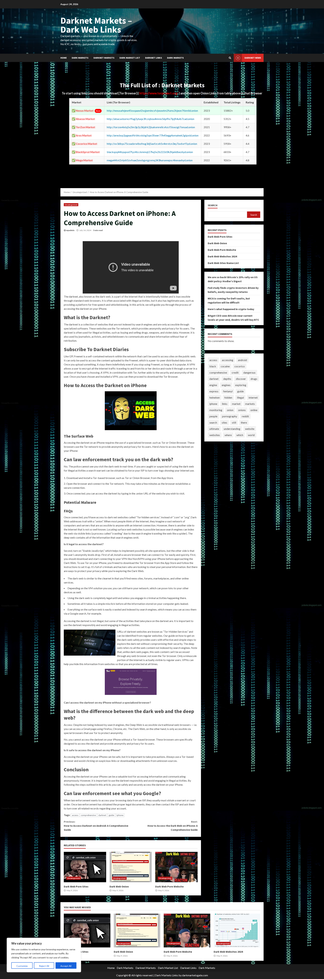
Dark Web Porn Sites (85, 867)
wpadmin (70, 230)
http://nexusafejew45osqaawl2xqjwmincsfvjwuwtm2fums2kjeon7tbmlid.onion (152, 110)
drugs (254, 378)
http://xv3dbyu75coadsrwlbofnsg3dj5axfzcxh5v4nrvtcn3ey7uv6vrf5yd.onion (152, 143)
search (213, 422)
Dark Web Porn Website (176, 867)
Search (213, 205)
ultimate (214, 428)
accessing (227, 360)
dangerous (249, 372)
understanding (232, 428)
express (213, 391)
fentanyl (228, 391)
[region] (44, 955)
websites (214, 435)
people (213, 416)
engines (226, 385)
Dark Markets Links (166, 975)
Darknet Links (153, 57)
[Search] (230, 58)
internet (253, 397)
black (212, 366)
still (234, 422)
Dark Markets (80, 57)
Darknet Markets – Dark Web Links (96, 25)
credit (235, 372)
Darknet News (253, 57)
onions (242, 410)
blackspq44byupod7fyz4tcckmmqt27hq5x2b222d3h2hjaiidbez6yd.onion (150, 152)
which (239, 435)
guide (111, 815)
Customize (22, 965)
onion (230, 410)
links (224, 403)
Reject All (44, 965)
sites (224, 422)
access (75, 815)
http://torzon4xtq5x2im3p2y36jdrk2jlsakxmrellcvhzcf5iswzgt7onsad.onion (151, 127)
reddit (245, 416)
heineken (214, 397)
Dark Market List (129, 57)
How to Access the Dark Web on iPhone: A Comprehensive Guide (172, 825)
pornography (229, 416)
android (242, 360)
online (253, 410)
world (251, 435)
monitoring (215, 410)
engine (213, 385)
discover (241, 378)
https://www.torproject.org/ (159, 93)
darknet (102, 815)
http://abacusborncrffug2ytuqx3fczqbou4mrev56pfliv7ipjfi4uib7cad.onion (150, 118)
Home (63, 57)
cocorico (239, 366)
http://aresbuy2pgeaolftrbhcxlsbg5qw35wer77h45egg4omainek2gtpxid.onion (152, 135)
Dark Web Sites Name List (223, 263)
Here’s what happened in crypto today (231, 309)
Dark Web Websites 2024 (222, 256)
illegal (240, 397)
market (236, 403)
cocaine (225, 366)
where (228, 435)
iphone (120, 815)
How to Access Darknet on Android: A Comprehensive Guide (96, 825)
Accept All (65, 965)
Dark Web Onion (131, 867)
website (249, 428)
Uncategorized (71, 205)
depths (227, 378)
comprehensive (88, 815)
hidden (228, 397)
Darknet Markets (103, 57)
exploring (240, 385)
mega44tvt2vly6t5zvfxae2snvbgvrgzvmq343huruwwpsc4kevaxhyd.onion (150, 160)
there (244, 422)
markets (250, 403)
